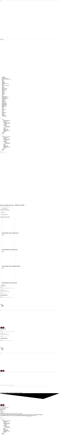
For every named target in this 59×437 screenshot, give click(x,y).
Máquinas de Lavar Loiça (7, 130)
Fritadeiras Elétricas (7, 126)
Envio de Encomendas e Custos (4, 300)
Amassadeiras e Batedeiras (7, 120)
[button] (29, 134)
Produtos (3, 119)
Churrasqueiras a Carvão (7, 122)
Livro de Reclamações (3, 408)
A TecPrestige (2, 308)
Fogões (4, 127)
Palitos (3, 212)
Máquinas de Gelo (6, 129)
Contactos (1, 412)
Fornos (4, 128)
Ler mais (3, 234)
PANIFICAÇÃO (4, 97)
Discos (6, 140)
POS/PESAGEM (4, 90)
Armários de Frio (6, 137)
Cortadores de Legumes (7, 123)
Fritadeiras (5, 125)
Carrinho (1, 307)
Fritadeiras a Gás (7, 142)
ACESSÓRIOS (4, 109)
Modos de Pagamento (3, 298)
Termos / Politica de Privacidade (4, 301)
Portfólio (3, 133)
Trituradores (5, 131)
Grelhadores (5, 124)
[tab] (30, 208)
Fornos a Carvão (6, 145)
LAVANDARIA (4, 101)
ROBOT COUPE (5, 214)
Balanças (5, 121)
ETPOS (3, 132)
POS (4, 148)
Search (1, 151)
